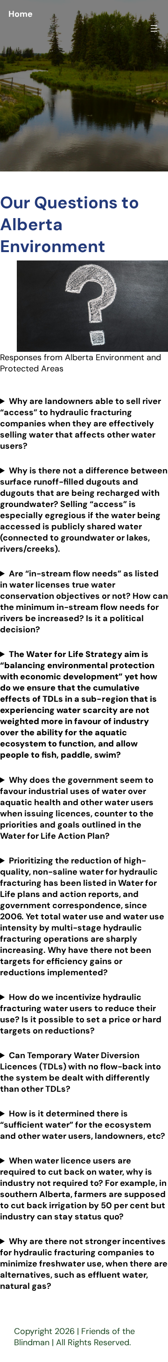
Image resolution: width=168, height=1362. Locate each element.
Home (20, 14)
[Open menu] (154, 28)
